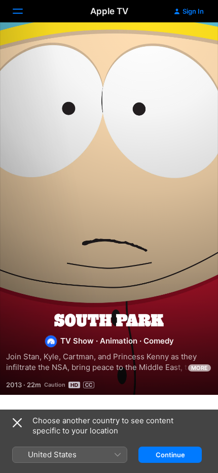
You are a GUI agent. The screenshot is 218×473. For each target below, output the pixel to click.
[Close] (17, 422)
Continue (170, 455)
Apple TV (109, 11)
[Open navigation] (24, 11)
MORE (199, 367)
